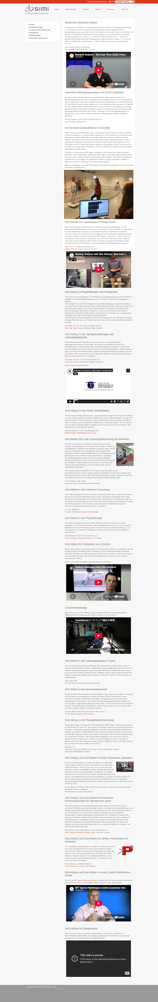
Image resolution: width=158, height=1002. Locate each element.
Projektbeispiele (34, 35)
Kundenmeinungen (36, 27)
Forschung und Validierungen (39, 30)
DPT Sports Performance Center (85, 880)
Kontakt (89, 1)
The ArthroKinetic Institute (73, 792)
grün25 (87, 933)
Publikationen (34, 33)
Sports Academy (70, 122)
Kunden (31, 24)
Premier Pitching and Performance (76, 49)
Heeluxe (67, 549)
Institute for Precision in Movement (76, 362)
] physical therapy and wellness (82, 538)
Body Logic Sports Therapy (74, 328)
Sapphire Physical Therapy (74, 249)
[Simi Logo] (36, 14)
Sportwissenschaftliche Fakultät (89, 483)
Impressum (96, 1)
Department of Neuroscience (84, 714)
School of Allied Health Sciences (108, 749)
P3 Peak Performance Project (75, 866)
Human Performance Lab (91, 683)
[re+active (68, 538)
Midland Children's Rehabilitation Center (78, 433)
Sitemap (104, 1)
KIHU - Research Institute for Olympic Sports (80, 832)
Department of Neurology (90, 512)
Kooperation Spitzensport (38, 38)
